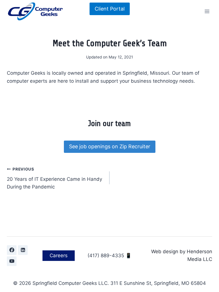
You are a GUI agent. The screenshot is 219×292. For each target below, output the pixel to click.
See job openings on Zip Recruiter (109, 146)
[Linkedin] (23, 250)
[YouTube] (12, 261)
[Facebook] (12, 250)
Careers (59, 255)
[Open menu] (207, 11)
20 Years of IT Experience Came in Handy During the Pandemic (54, 178)
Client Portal (110, 9)
